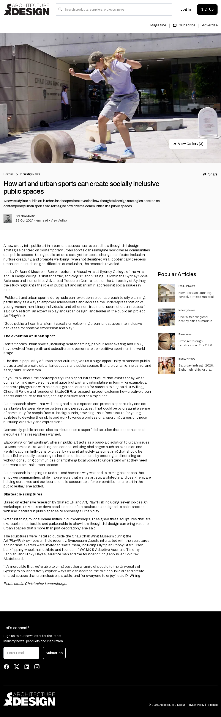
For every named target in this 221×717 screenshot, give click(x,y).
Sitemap (213, 705)
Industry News (30, 174)
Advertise (210, 25)
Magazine (158, 25)
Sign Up (207, 9)
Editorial (8, 174)
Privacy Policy (196, 705)
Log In (185, 9)
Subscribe (187, 25)
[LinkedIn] (27, 667)
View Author (59, 220)
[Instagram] (37, 667)
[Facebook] (6, 667)
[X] (17, 667)
